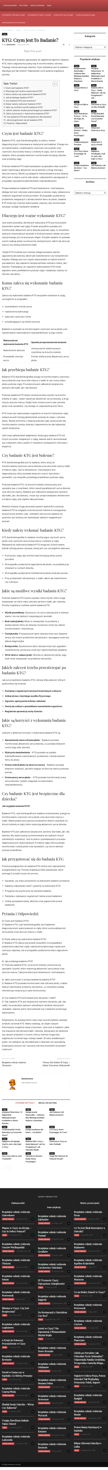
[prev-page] (3, 1167)
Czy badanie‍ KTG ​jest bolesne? (21, 100)
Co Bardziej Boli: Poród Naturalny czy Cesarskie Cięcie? (12, 1132)
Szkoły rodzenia (37, 5)
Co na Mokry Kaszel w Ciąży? (89, 1292)
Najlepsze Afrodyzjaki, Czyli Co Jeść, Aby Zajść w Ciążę (12, 1144)
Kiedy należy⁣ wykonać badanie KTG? (23, 104)
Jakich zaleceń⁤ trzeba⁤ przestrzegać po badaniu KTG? (31, 110)
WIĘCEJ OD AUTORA (47, 1103)
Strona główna (10, 5)
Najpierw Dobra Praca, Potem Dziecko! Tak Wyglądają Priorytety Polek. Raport (89, 1379)
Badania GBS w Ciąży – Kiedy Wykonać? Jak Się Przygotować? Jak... (98, 93)
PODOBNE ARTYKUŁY (25, 1103)
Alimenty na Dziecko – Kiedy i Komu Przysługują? (34, 1159)
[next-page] (8, 1167)
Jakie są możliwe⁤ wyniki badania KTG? (24, 107)
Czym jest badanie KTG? (17, 88)
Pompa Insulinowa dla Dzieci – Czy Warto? (81, 168)
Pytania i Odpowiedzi (17, 123)
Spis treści (23, 5)
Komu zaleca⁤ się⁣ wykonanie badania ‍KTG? (26, 94)
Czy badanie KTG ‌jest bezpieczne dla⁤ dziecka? (29, 117)
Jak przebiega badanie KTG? (19, 97)
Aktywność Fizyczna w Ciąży (13, 15)
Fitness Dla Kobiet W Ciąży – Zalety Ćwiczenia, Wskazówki (56, 1064)
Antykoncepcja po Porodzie (13, 23)
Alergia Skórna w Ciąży (85, 15)
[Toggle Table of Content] (53, 84)
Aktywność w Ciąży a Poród (39, 15)
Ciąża (49, 5)
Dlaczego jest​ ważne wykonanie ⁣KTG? (24, 91)
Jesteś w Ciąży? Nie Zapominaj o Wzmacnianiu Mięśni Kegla (52, 1332)
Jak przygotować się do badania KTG (24, 120)
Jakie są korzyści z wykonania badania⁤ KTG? (27, 113)
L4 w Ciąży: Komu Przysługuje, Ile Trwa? (81, 153)
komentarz (11, 44)
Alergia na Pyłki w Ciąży (63, 15)
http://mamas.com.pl (29, 1083)
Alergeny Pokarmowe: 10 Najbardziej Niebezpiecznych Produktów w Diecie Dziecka (12, 1117)
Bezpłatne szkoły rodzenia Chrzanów (14, 1064)
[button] (102, 5)
